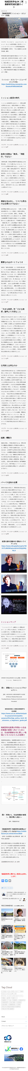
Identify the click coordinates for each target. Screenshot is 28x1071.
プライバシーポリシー (7, 1025)
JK (9, 991)
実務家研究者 (12, 1004)
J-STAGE (4, 991)
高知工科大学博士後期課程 (8, 1009)
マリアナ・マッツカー (7, 887)
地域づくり (14, 998)
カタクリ (4, 993)
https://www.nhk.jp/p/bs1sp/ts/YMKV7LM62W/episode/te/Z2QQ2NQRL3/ (14, 548)
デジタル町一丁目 (12, 993)
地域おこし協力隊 (6, 998)
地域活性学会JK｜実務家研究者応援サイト (14, 4)
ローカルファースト (18, 995)
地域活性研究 (5, 1002)
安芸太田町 (4, 1004)
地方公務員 (12, 1002)
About (3, 1016)
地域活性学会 (22, 1000)
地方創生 (19, 1002)
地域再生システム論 (6, 1000)
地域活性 (15, 1000)
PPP (13, 991)
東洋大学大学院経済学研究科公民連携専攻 (11, 1006)
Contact (3, 1021)
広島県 (19, 1004)
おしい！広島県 (19, 991)
